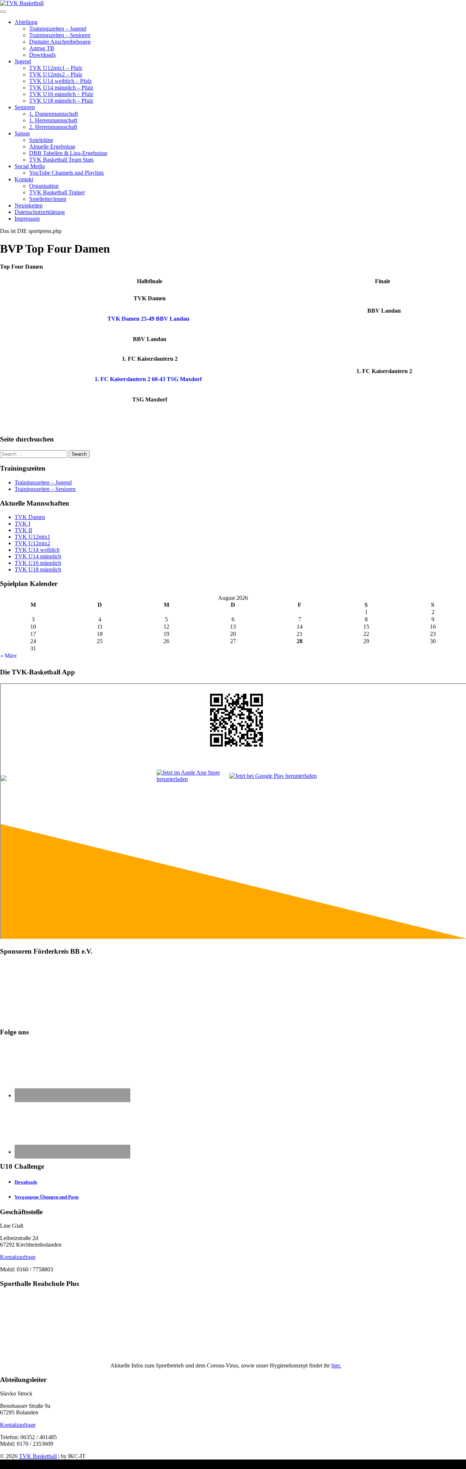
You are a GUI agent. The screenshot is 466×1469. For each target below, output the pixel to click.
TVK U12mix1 (32, 537)
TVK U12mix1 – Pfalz (55, 68)
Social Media (30, 166)
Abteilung (26, 22)
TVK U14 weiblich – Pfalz (60, 81)
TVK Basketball (38, 1456)
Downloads (42, 55)
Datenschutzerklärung (40, 212)
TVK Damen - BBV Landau (148, 319)
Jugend (23, 61)
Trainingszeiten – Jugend (57, 28)
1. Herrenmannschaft (53, 120)
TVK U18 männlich (38, 569)
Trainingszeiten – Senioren (59, 35)
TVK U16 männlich (38, 563)
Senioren (25, 107)
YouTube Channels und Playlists (66, 173)
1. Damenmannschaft (53, 114)
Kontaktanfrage (18, 1257)
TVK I (22, 523)
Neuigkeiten (29, 205)
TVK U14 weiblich (37, 550)
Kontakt (24, 179)
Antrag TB (41, 48)
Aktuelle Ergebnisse (52, 146)
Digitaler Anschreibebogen (60, 42)
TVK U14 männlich (38, 556)
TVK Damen (30, 517)
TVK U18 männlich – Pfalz (61, 101)
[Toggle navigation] (3, 12)
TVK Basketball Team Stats (61, 160)
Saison (22, 133)
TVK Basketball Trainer (57, 192)
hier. (336, 1365)
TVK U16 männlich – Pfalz (61, 94)
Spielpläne (41, 140)
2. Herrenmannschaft (53, 127)
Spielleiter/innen (47, 199)
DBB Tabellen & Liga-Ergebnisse (68, 153)
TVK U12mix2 (32, 543)
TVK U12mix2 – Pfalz (55, 74)
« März (8, 656)
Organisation (44, 186)
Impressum (27, 218)
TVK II (23, 530)
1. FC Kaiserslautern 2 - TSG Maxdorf (148, 379)
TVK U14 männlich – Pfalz (61, 87)
